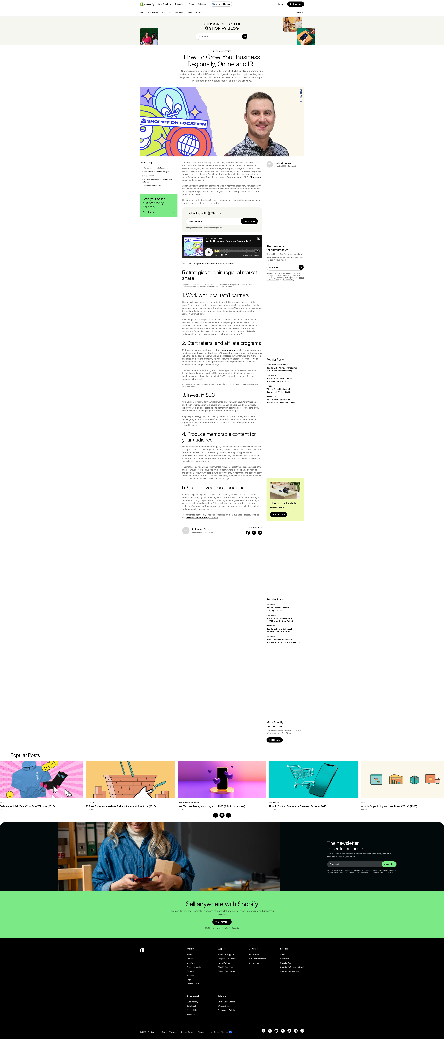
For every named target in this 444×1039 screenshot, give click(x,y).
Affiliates (190, 975)
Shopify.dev (254, 954)
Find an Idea (153, 12)
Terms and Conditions (369, 872)
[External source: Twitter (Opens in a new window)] (270, 1031)
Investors (191, 963)
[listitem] (222, 786)
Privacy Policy (288, 280)
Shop (282, 954)
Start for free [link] (249, 221)
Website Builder (224, 1006)
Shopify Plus (285, 963)
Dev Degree (254, 963)
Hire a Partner (224, 963)
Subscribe (389, 864)
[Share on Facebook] (248, 533)
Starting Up (166, 12)
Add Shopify (274, 740)
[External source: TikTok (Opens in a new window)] (289, 1031)
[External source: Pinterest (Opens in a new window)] (302, 1031)
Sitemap (201, 1032)
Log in (280, 4)
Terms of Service (169, 1032)
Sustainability (192, 1002)
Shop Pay (284, 959)
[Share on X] (254, 533)
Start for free (296, 4)
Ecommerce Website (226, 1010)
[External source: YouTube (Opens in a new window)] (276, 1031)
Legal (189, 979)
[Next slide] (228, 815)
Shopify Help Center (226, 959)
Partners (190, 971)
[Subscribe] (244, 36)
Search (298, 12)
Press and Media (194, 967)
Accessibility (192, 1010)
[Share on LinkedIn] (260, 533)
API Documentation (257, 959)
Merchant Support (226, 954)
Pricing (191, 4)
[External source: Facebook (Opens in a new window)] (263, 1031)
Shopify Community (226, 971)
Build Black (191, 1006)
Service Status (193, 984)
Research (191, 1014)
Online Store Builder (226, 1002)
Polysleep (256, 177)
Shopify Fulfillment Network (292, 967)
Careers (190, 959)
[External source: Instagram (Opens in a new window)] (283, 1031)
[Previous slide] (215, 815)
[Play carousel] (222, 815)
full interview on (202, 517)
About (189, 954)
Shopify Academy (225, 967)
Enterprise (202, 4)
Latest (189, 12)
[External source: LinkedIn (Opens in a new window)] (296, 1031)
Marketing (179, 12)
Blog (142, 12)
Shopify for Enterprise (289, 971)
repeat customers (229, 350)
